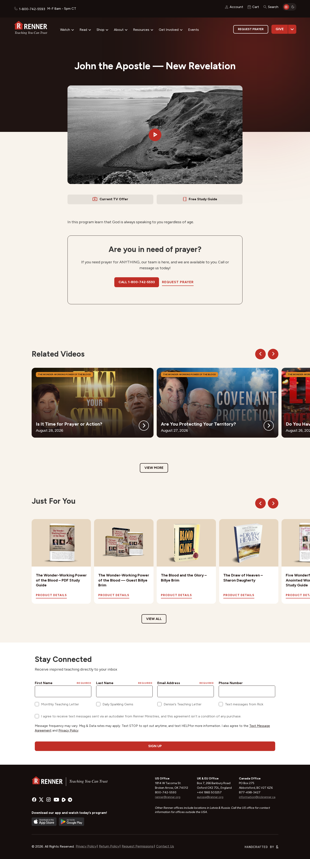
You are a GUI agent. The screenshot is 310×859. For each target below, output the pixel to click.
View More (153, 468)
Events (193, 30)
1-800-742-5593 (32, 9)
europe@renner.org (210, 797)
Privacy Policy (86, 846)
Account (236, 7)
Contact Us (165, 846)
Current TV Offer (114, 199)
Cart (255, 7)
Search (273, 7)
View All (154, 619)
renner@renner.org (167, 797)
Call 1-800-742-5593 (137, 282)
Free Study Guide (203, 199)
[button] (155, 135)
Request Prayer (251, 29)
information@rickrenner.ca (257, 797)
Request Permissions (138, 846)
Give (280, 29)
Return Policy (109, 846)
